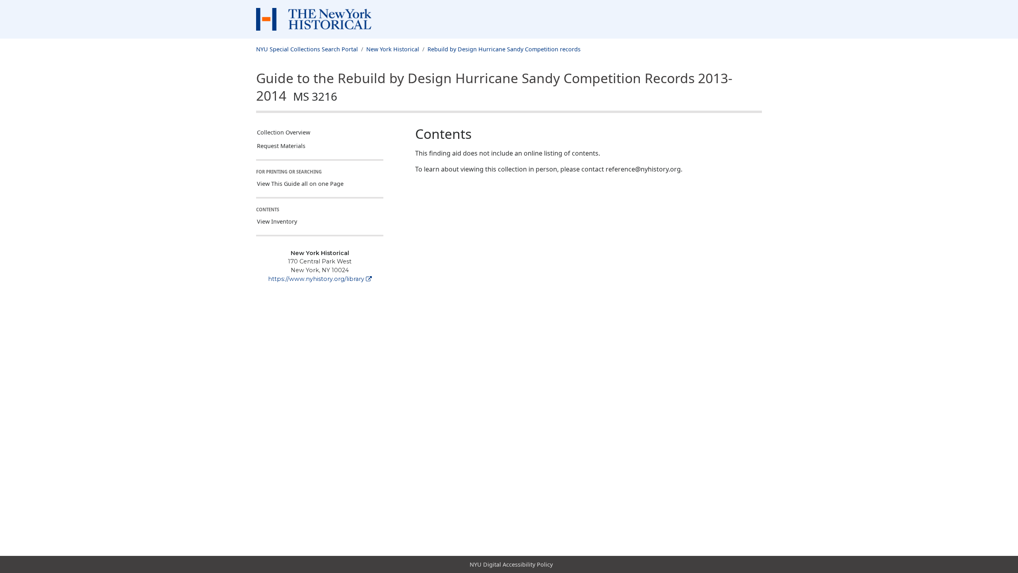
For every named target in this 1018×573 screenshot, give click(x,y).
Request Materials (281, 146)
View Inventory (277, 221)
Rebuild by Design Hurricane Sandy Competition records (504, 49)
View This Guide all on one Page (300, 183)
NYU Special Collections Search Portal (307, 49)
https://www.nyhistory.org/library (316, 279)
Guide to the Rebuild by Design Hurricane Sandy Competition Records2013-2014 (494, 87)
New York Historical (392, 49)
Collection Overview (283, 132)
